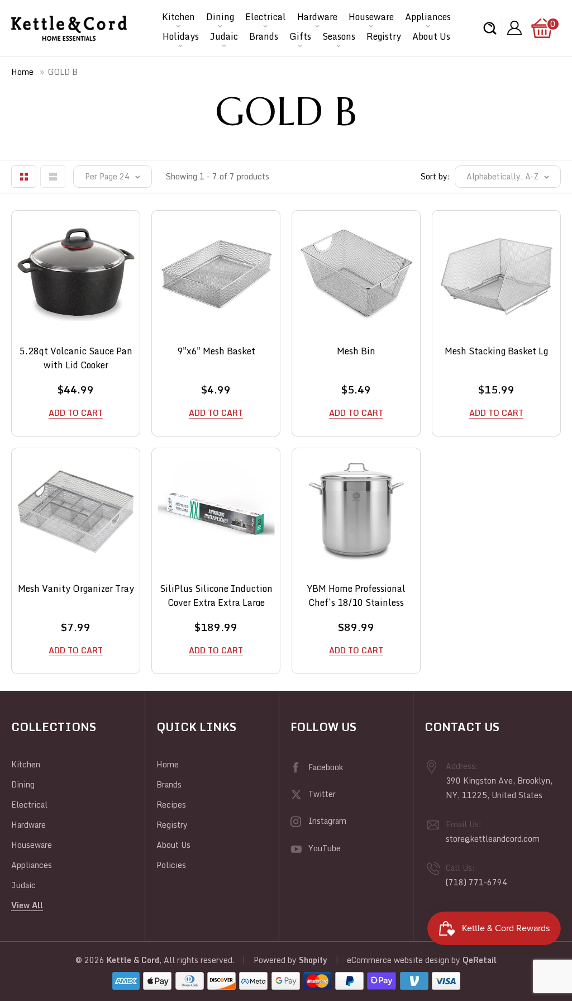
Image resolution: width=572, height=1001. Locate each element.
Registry (383, 36)
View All (27, 905)
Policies (171, 864)
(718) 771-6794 (476, 882)
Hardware (317, 17)
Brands (263, 36)
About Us (431, 36)
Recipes (171, 804)
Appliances (428, 17)
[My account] (514, 28)
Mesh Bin (356, 351)
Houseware (371, 17)
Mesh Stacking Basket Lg (496, 351)
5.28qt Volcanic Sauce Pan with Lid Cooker (76, 356)
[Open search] (490, 28)
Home (22, 71)
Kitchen (178, 17)
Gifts (300, 36)
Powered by (276, 959)
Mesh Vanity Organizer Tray (76, 589)
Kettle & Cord (133, 959)
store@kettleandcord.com (493, 838)
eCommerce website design (398, 959)
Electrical (265, 17)
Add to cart (76, 412)
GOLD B (63, 71)
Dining (220, 17)
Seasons (338, 36)
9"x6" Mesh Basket (216, 351)
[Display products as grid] (23, 176)
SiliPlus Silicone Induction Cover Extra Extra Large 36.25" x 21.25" (216, 594)
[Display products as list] (52, 176)
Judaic (224, 36)
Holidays (181, 36)
